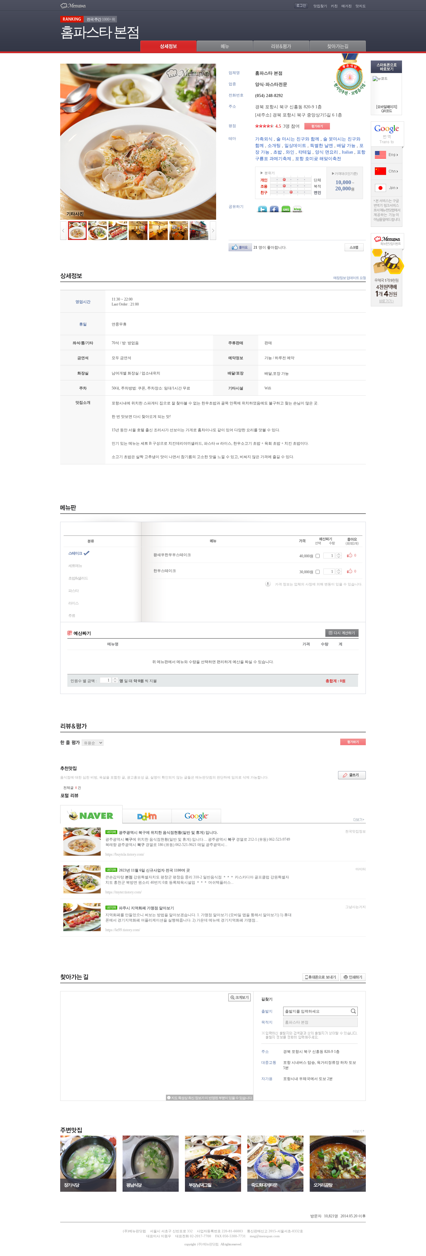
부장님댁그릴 (200, 1185)
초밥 (277, 152)
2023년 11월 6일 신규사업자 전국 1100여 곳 (154, 870)
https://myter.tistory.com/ (123, 892)
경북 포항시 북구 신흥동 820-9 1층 (288, 107)
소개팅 (274, 145)
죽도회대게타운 (264, 1185)
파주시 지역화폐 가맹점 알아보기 (146, 908)
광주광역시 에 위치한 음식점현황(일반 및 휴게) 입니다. (168, 832)
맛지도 (361, 6)
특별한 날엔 (321, 145)
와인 (290, 152)
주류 (71, 615)
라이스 (73, 603)
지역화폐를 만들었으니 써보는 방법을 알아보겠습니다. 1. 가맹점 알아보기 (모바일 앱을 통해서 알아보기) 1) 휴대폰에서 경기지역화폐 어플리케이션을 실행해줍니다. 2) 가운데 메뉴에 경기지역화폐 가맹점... (198, 917)
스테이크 (75, 553)
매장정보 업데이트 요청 (349, 278)
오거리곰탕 (322, 1185)
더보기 (357, 1131)
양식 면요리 (326, 152)
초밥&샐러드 (78, 578)
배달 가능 (346, 145)
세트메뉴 (75, 566)
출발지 (267, 1011)
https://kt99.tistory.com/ (122, 930)
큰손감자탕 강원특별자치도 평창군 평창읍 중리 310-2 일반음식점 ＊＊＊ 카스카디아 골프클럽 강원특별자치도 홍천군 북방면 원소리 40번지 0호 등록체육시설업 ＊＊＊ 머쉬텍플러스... (197, 880)
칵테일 (304, 152)
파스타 (73, 591)
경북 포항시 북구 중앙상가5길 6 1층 (307, 115)
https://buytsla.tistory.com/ (124, 854)
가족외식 (264, 139)
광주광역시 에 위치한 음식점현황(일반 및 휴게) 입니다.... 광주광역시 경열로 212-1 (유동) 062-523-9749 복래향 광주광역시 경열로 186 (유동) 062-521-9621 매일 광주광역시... (197, 842)
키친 (334, 6)
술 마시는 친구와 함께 (297, 139)
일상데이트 (295, 145)
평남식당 (133, 1185)
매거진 (346, 6)
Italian (347, 152)
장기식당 (71, 1185)
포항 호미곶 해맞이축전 (318, 158)
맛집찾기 (320, 6)
